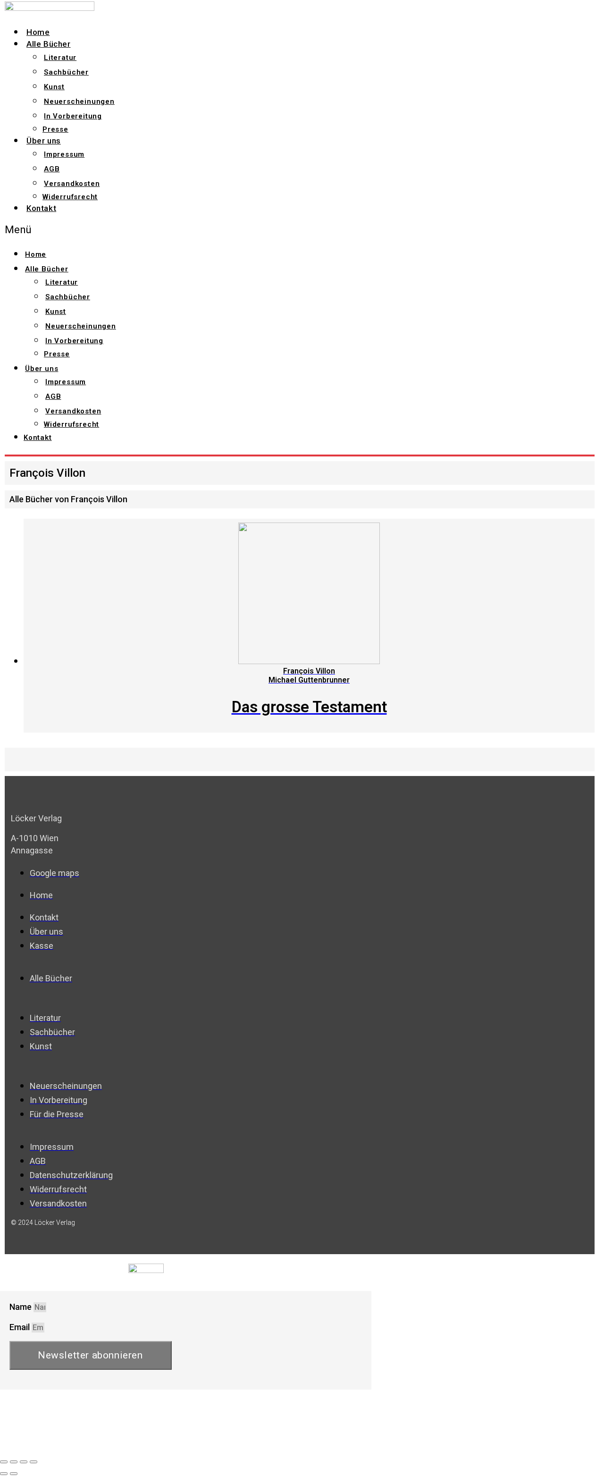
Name (21, 1307)
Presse (55, 129)
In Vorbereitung (73, 116)
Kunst (54, 87)
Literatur (60, 57)
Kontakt (41, 208)
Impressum (64, 154)
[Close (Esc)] (4, 1461)
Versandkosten (72, 183)
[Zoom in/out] (33, 1461)
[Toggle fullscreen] (23, 1461)
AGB (51, 169)
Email (20, 1327)
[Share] (13, 1461)
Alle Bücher (48, 44)
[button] (178, 230)
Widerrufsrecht (70, 197)
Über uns (43, 140)
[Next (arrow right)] (13, 1473)
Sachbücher (66, 72)
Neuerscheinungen (79, 101)
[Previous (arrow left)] (4, 1473)
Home (38, 32)
